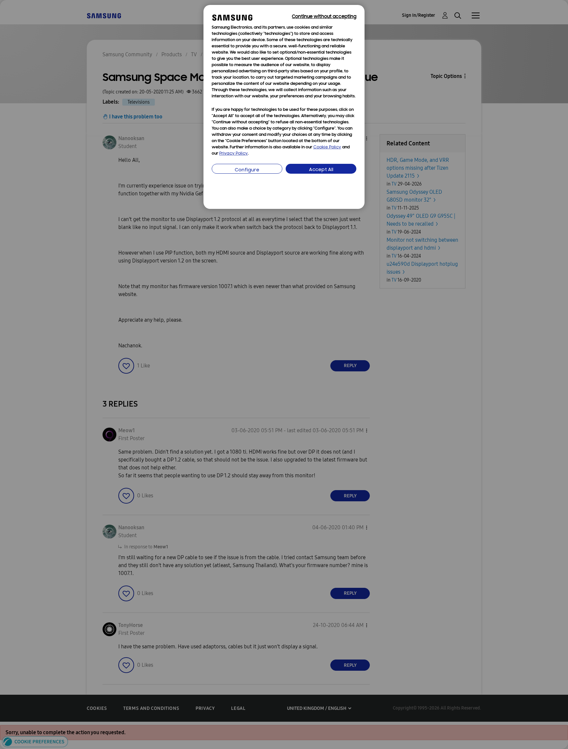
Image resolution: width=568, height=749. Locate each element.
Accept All (321, 169)
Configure (247, 170)
